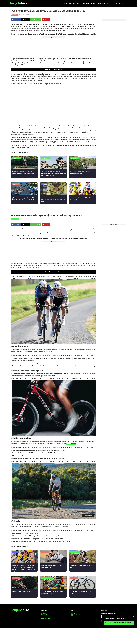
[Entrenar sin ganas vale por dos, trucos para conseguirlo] (53, 562)
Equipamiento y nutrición (97, 3)
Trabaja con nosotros (45, 618)
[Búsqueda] (126, 3)
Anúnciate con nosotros (46, 615)
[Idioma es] (116, 3)
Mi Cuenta (121, 3)
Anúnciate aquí (53, 37)
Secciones (43, 613)
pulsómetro (83, 524)
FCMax (36, 533)
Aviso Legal (73, 613)
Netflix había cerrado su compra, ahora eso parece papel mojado (65, 26)
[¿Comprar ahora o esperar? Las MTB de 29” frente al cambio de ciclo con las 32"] (24, 194)
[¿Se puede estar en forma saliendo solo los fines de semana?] (82, 168)
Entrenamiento (77, 3)
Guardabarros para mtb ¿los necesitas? (23, 591)
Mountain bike (68, 3)
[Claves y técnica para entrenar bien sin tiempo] (82, 562)
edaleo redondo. (71, 444)
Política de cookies (75, 614)
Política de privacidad (76, 615)
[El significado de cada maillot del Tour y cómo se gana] (82, 194)
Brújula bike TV (110, 3)
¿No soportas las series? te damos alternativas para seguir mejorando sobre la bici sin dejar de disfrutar (53, 173)
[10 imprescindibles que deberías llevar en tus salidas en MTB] (53, 588)
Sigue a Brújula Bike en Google (53, 69)
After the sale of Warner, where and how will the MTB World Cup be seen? (118, 623)
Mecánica (86, 3)
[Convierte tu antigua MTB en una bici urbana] (82, 588)
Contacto (43, 617)
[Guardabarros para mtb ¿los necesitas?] (24, 588)
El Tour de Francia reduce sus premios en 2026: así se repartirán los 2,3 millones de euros (53, 200)
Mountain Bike (14, 14)
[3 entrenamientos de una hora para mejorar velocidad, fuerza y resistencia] (24, 168)
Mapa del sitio (44, 614)
